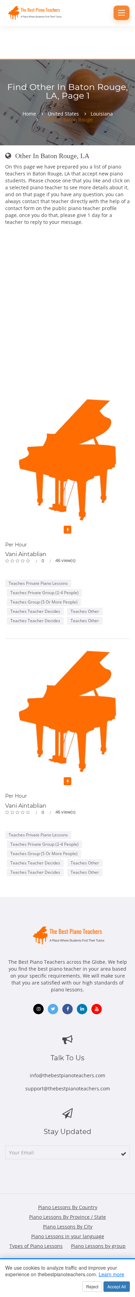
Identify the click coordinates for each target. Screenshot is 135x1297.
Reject (92, 1286)
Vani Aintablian (25, 554)
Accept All (116, 1286)
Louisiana (102, 114)
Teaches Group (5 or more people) (44, 602)
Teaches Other (85, 611)
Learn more (111, 1274)
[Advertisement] (67, 312)
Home (29, 114)
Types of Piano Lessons (36, 1246)
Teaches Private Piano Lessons (38, 583)
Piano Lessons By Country (67, 1207)
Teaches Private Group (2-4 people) (44, 593)
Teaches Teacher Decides (35, 611)
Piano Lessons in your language (67, 1236)
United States (63, 114)
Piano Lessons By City (67, 1226)
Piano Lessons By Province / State (67, 1217)
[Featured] (67, 530)
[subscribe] (123, 1154)
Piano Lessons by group (98, 1246)
